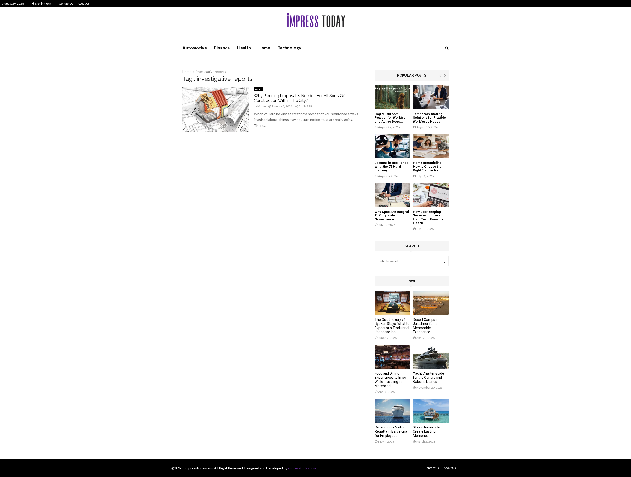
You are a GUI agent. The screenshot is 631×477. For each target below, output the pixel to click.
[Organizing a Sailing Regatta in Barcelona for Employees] (392, 411)
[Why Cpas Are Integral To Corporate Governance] (392, 195)
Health (244, 47)
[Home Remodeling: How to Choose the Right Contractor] (431, 146)
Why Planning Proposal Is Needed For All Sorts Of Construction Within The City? (299, 98)
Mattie (261, 106)
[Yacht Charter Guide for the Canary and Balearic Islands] (431, 357)
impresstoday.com (302, 468)
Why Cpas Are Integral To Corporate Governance (392, 215)
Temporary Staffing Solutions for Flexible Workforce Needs (429, 117)
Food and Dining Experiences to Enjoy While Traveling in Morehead (391, 379)
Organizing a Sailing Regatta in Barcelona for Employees (391, 431)
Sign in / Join (43, 3)
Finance (222, 47)
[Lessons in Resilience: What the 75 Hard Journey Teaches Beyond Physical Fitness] (392, 146)
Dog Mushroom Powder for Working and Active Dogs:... (390, 117)
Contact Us (66, 3)
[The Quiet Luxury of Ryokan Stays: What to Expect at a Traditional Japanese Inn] (392, 303)
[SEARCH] (443, 261)
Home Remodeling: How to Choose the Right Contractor (428, 166)
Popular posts (411, 75)
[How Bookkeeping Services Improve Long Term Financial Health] (431, 195)
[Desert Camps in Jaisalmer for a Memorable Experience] (431, 303)
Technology (289, 47)
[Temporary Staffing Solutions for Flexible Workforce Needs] (431, 97)
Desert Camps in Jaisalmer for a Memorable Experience (425, 326)
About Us (84, 3)
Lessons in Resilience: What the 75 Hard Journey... (392, 166)
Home (264, 47)
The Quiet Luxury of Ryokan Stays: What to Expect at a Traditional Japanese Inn (392, 326)
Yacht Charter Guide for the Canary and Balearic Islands (428, 377)
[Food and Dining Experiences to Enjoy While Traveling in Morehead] (392, 357)
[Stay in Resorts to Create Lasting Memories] (431, 411)
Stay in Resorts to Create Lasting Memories (426, 431)
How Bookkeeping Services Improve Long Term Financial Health (429, 217)
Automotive (194, 47)
